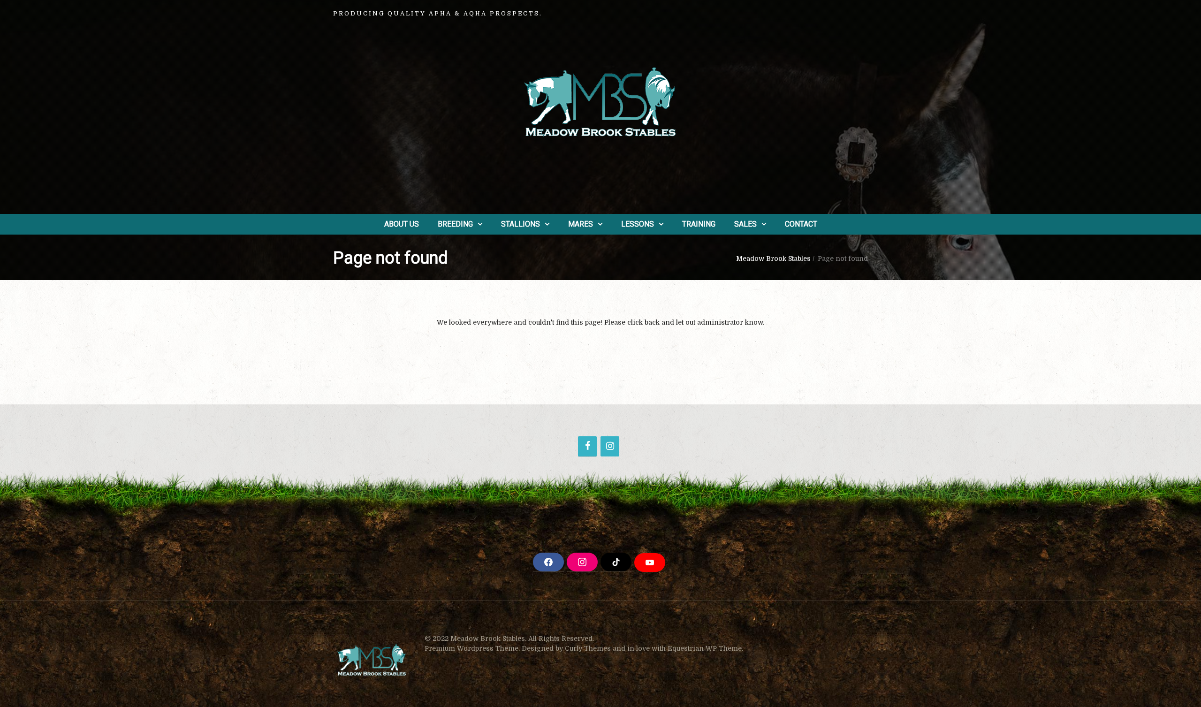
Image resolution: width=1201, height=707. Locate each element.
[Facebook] (587, 446)
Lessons (637, 224)
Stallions (520, 224)
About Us (401, 224)
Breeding (455, 224)
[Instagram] (609, 446)
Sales (745, 224)
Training (698, 224)
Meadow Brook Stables (773, 258)
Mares (580, 224)
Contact (801, 224)
